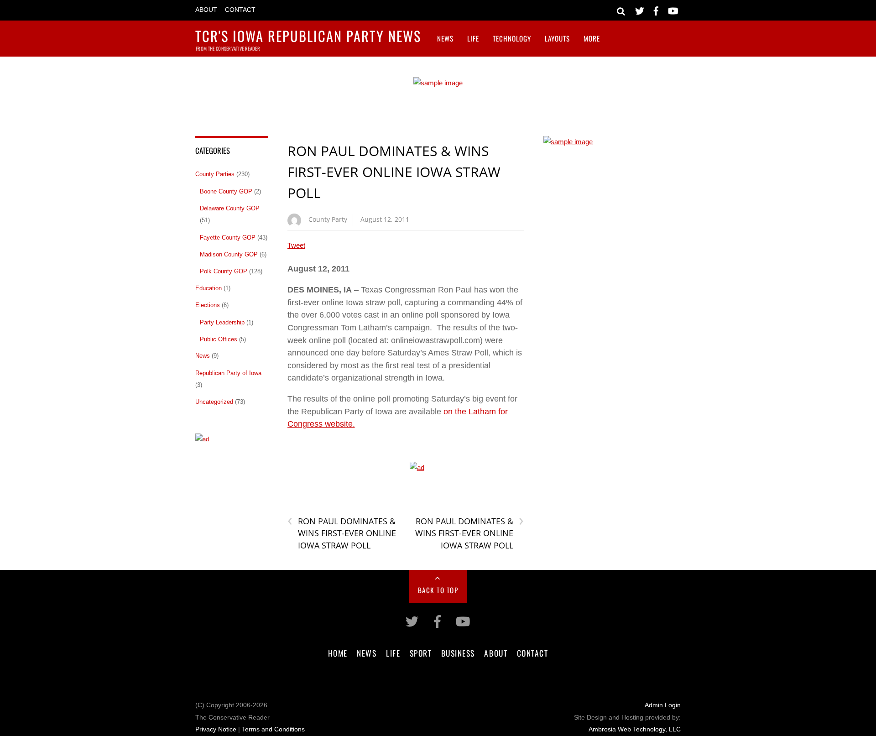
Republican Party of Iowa (228, 373)
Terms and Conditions (273, 729)
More (592, 38)
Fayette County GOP (228, 237)
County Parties (215, 174)
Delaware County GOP (230, 208)
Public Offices (218, 339)
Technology (512, 38)
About (206, 9)
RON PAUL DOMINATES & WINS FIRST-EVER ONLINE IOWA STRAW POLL (394, 171)
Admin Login (663, 705)
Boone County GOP (226, 191)
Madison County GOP (229, 254)
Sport (421, 653)
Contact (240, 9)
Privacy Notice (215, 729)
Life (473, 38)
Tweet (296, 245)
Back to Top (438, 590)
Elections (207, 305)
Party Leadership (222, 322)
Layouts (557, 38)
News (445, 38)
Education (208, 288)
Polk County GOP (223, 271)
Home (338, 653)
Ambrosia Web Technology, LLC (635, 729)
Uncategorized (214, 401)
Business (458, 653)
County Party (327, 219)
